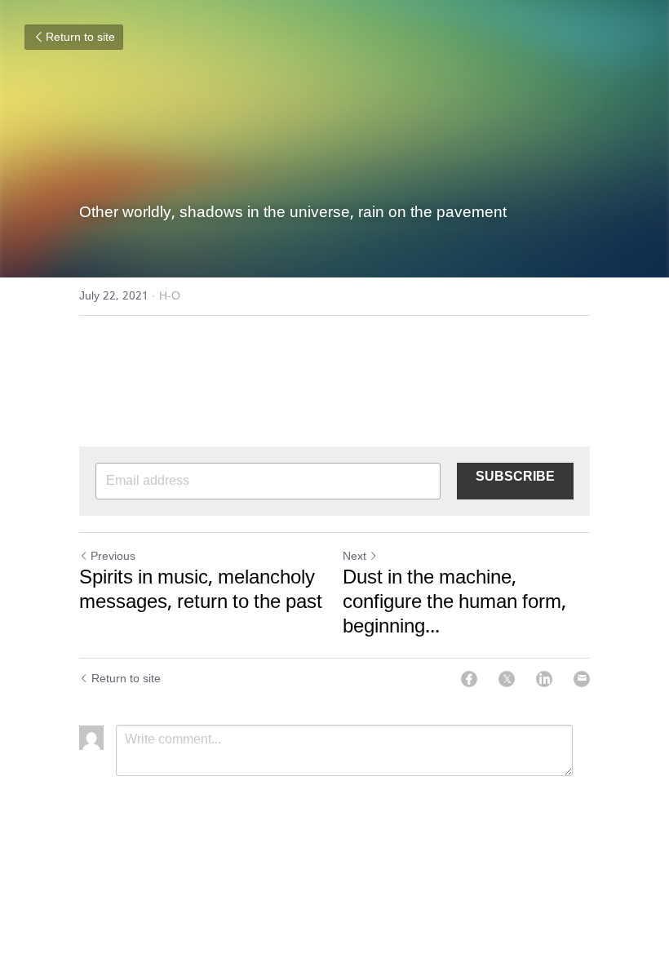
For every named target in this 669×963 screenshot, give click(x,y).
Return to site (80, 37)
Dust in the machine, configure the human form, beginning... (454, 603)
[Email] (582, 679)
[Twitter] (506, 679)
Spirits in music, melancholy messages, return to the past (200, 590)
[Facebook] (469, 679)
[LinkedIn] (544, 679)
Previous (113, 556)
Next (354, 556)
